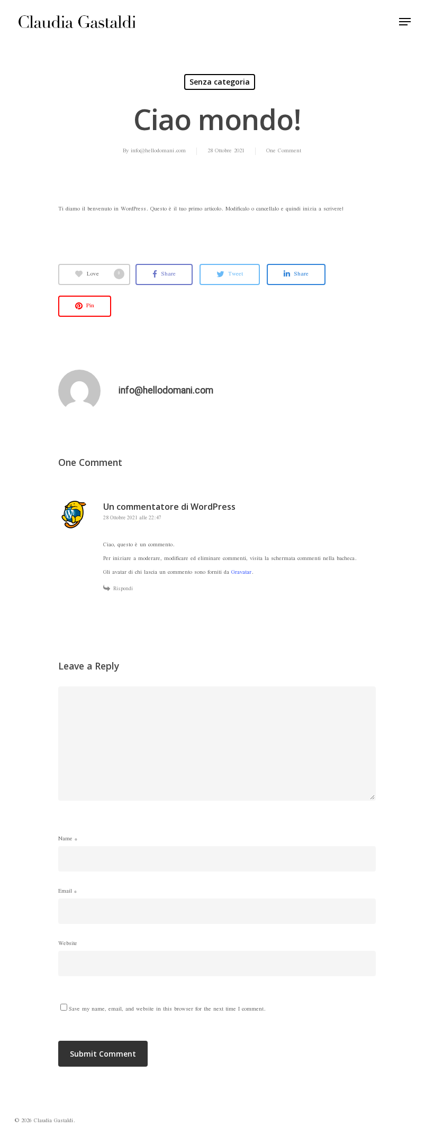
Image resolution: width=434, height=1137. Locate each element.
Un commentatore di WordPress (169, 506)
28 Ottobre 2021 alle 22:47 (132, 518)
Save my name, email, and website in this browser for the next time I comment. (167, 1009)
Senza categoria (219, 82)
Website (67, 944)
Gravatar (241, 572)
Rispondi (123, 589)
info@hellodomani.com (158, 151)
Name (67, 839)
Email (67, 891)
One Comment (283, 151)
